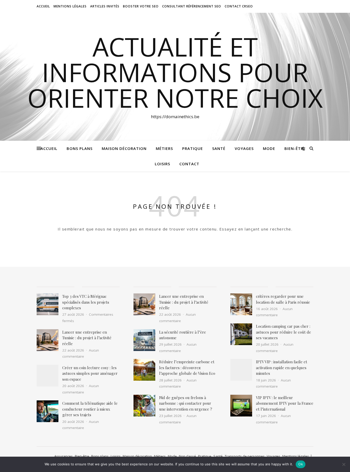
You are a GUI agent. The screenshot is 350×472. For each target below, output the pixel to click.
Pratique (192, 148)
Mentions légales (295, 456)
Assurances (63, 456)
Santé (218, 148)
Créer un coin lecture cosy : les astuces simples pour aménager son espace (90, 373)
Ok (300, 464)
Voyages (244, 148)
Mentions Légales (70, 6)
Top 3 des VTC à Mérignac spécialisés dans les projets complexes (85, 302)
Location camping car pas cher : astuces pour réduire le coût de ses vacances (283, 332)
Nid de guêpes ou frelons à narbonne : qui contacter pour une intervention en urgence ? (185, 403)
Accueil (43, 6)
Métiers (164, 148)
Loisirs (162, 163)
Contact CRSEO (239, 6)
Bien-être (295, 148)
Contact (189, 163)
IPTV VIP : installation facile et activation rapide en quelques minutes (281, 367)
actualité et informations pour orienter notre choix (175, 72)
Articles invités (104, 6)
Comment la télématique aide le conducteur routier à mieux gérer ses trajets (90, 409)
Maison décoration (124, 148)
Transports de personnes (245, 456)
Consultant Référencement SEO (191, 6)
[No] (343, 464)
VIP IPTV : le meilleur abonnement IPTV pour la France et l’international (284, 403)
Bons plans (79, 148)
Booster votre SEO (141, 6)
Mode (269, 148)
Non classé (187, 456)
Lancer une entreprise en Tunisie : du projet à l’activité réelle (86, 338)
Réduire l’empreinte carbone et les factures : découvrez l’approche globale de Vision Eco (187, 367)
